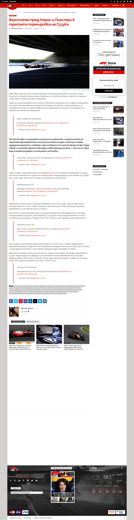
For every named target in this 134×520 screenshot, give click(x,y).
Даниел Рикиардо (44, 293)
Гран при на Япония (19, 286)
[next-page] (86, 323)
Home (11, 12)
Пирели (43, 291)
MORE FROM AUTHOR (32, 321)
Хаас (82, 286)
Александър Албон (67, 287)
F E (44, 5)
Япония (32, 287)
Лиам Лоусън (24, 287)
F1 (23, 5)
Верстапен (48, 175)
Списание (115, 5)
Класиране (97, 174)
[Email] (35, 301)
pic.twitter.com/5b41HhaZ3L (27, 125)
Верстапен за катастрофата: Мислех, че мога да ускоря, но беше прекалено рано (48, 347)
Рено (64, 293)
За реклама (27, 518)
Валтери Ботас (14, 289)
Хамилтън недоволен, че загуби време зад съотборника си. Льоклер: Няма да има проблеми (20, 347)
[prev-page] (84, 323)
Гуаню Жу (57, 289)
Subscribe (109, 91)
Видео (104, 5)
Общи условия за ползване (43, 518)
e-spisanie (12, 1)
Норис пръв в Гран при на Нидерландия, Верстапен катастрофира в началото (73, 347)
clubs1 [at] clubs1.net (24, 476)
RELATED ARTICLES (18, 321)
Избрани (12, 343)
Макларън (65, 286)
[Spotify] (124, 1)
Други (96, 5)
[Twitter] (127, 1)
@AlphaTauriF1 (63, 123)
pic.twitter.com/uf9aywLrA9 (27, 274)
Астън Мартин (33, 289)
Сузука (47, 286)
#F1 (56, 123)
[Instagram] (114, 1)
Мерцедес (77, 287)
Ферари (12, 287)
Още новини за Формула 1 (102, 103)
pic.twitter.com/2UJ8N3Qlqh (27, 160)
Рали (51, 5)
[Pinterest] (121, 1)
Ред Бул (38, 287)
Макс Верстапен (14, 293)
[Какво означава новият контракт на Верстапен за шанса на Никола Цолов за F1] (118, 22)
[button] (123, 5)
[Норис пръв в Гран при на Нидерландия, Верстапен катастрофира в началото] (76, 334)
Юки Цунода (23, 289)
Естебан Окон (74, 291)
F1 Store (5, 1)
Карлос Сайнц (49, 289)
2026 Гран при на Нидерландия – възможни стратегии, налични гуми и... (103, 141)
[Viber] (25, 301)
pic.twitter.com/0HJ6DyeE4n (47, 191)
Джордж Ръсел (66, 289)
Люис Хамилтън (76, 289)
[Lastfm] (25, 312)
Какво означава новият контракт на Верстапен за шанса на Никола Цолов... (102, 20)
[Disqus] (49, 380)
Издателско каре (16, 518)
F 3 (37, 5)
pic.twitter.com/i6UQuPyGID (27, 231)
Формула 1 (19, 12)
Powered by (103, 97)
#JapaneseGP (49, 123)
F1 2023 (58, 291)
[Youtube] (130, 1)
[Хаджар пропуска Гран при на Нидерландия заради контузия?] (118, 32)
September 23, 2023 (38, 130)
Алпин (17, 287)
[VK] (45, 301)
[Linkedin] (118, 1)
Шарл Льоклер (33, 293)
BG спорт (71, 5)
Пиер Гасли (64, 291)
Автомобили (85, 5)
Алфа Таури (76, 286)
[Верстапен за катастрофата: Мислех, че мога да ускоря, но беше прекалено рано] (49, 334)
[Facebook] (111, 1)
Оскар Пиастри (55, 287)
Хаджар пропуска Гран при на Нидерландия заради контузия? (102, 31)
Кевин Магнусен (14, 291)
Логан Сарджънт (25, 291)
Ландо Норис (36, 291)
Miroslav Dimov (17, 28)
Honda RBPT (24, 293)
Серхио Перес (31, 286)
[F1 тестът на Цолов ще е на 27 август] (118, 43)
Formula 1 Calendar (100, 169)
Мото (60, 5)
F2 (30, 5)
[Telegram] (40, 301)
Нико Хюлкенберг (56, 293)
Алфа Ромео (46, 287)
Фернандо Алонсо (55, 286)
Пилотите (97, 172)
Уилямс (41, 289)
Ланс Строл (50, 291)
